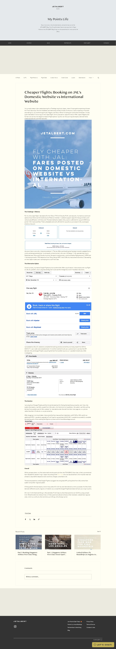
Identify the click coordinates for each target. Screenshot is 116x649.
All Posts (17, 77)
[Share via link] (39, 519)
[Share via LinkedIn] (34, 519)
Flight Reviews (34, 77)
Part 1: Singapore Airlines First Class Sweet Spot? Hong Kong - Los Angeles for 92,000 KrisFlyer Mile (58, 554)
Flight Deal (44, 77)
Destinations (82, 77)
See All (99, 531)
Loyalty (73, 77)
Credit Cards (64, 77)
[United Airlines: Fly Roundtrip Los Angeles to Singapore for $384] (87, 542)
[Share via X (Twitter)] (30, 519)
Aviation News (54, 77)
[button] (98, 77)
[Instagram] (15, 626)
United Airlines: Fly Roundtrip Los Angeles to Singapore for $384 (86, 554)
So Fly (25, 77)
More (90, 77)
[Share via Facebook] (25, 519)
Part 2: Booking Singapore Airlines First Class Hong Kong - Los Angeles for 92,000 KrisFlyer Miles (27, 554)
